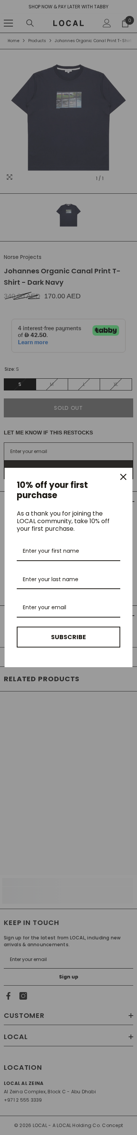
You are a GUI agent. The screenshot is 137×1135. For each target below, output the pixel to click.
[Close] (123, 477)
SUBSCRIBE (68, 637)
